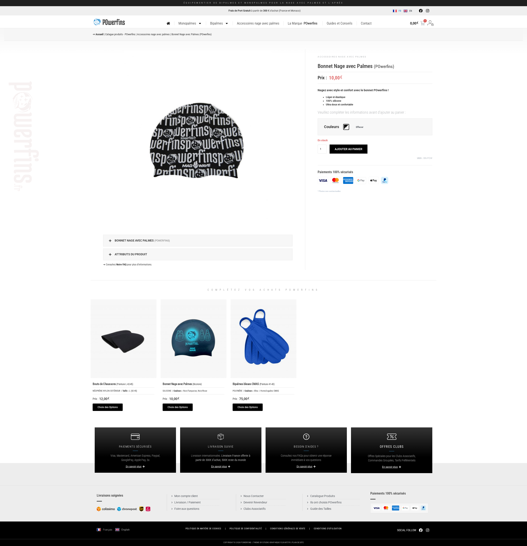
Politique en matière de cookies (203, 528)
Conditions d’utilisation (328, 528)
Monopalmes (187, 23)
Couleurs (331, 127)
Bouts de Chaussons (113, 384)
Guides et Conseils (339, 23)
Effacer (359, 127)
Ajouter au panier (348, 149)
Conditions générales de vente (287, 528)
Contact (366, 23)
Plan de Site (298, 542)
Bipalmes (216, 23)
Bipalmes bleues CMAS (253, 384)
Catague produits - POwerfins (120, 34)
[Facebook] (420, 10)
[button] (198, 240)
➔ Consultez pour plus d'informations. (127, 264)
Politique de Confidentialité (246, 528)
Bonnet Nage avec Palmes (182, 384)
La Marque (302, 23)
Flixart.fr (285, 542)
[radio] (346, 127)
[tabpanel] (198, 138)
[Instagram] (427, 10)
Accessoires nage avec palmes (258, 23)
